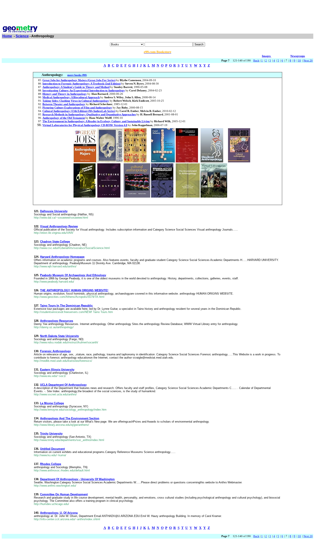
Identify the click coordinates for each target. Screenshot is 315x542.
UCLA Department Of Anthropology (63, 384)
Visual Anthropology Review (59, 226)
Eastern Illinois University (57, 369)
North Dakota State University (59, 336)
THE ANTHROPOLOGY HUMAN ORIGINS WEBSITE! (74, 290)
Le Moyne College (52, 403)
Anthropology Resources (56, 320)
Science (22, 36)
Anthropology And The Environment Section (69, 418)
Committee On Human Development (64, 494)
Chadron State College (55, 241)
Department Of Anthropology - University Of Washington (77, 479)
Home (7, 36)
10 (299, 60)
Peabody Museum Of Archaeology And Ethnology (73, 275)
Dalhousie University (54, 211)
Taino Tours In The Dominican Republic (66, 305)
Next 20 (308, 60)
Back (256, 60)
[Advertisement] (158, 11)
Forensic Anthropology (55, 351)
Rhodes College (50, 464)
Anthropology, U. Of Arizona (59, 512)
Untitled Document (52, 448)
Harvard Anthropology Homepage (62, 256)
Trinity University (51, 433)
